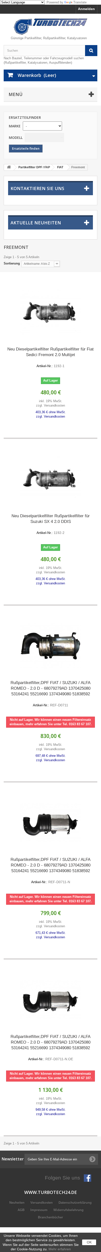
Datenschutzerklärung (75, 1202)
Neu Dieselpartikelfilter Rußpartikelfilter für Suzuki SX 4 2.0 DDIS (51, 524)
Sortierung (12, 263)
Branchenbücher (50, 1217)
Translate (80, 2)
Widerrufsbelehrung (68, 1210)
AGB (21, 1210)
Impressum (39, 1210)
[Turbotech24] (50, 27)
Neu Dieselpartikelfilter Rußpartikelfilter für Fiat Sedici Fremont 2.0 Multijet (50, 357)
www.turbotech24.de (50, 1192)
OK (89, 1242)
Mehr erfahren (60, 1249)
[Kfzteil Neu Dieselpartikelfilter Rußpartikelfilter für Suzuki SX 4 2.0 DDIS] (50, 479)
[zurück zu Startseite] (8, 167)
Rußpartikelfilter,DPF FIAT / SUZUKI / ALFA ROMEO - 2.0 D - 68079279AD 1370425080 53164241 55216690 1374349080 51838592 (50, 693)
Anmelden (86, 9)
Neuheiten (17, 1202)
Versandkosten (42, 1202)
